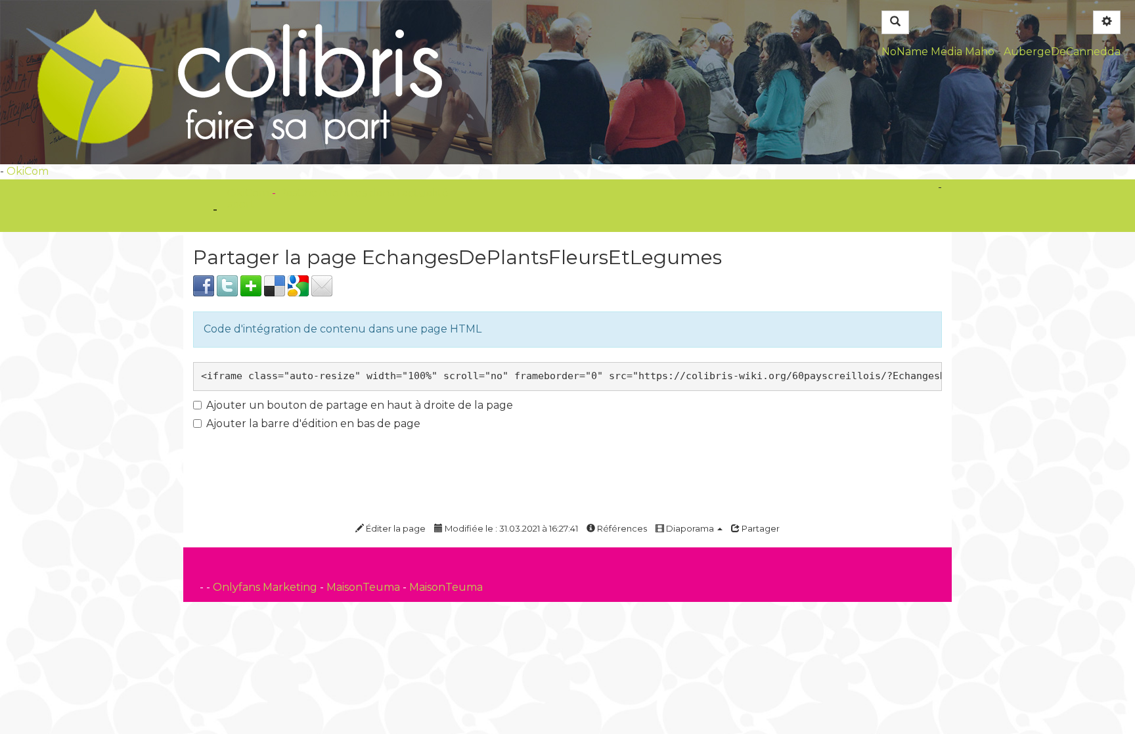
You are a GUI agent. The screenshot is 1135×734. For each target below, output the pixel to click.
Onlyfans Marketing (266, 587)
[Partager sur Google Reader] (298, 285)
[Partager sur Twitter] (227, 285)
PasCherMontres (323, 193)
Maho (979, 51)
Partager (760, 528)
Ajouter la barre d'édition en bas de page (313, 423)
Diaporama (690, 528)
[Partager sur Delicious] (274, 285)
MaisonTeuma (364, 587)
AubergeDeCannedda (1062, 51)
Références (621, 528)
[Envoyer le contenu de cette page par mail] (321, 285)
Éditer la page (395, 528)
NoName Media (921, 51)
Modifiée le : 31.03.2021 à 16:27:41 (510, 528)
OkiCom (28, 171)
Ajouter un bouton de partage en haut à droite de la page (359, 405)
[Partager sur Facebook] (203, 285)
